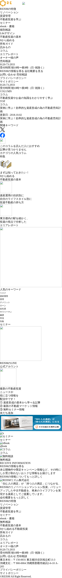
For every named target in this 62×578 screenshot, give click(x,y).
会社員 (3, 309)
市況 (2, 318)
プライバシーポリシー (13, 78)
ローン (3, 305)
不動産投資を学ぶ (10, 19)
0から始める (7, 40)
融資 (2, 315)
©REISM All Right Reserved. (15, 576)
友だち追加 (6, 413)
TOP (2, 101)
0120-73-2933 (7, 64)
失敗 (2, 321)
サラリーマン (6, 312)
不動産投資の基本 (10, 36)
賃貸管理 (5, 15)
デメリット (5, 302)
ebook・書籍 (7, 26)
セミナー (5, 22)
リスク (3, 293)
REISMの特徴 (8, 8)
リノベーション (9, 12)
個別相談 (5, 29)
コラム (4, 50)
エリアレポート (9, 54)
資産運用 (4, 296)
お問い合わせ (8, 74)
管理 (2, 299)
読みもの (5, 47)
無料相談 (5, 521)
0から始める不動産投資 (14, 528)
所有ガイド (6, 43)
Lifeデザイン (7, 33)
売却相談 (5, 61)
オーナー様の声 (9, 57)
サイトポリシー (9, 81)
